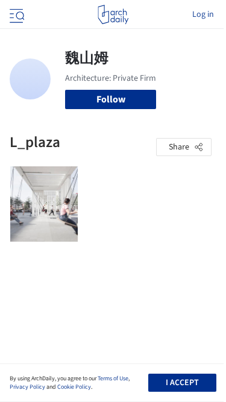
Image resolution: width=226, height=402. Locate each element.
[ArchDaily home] (113, 14)
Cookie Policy (74, 387)
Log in (203, 14)
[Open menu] (15, 14)
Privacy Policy (27, 387)
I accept (182, 383)
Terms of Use (113, 378)
